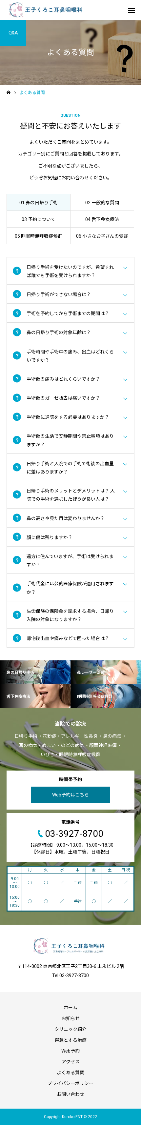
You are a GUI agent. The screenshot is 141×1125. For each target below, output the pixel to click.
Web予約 (70, 1051)
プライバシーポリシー (70, 1083)
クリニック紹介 (70, 1029)
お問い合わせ (70, 1094)
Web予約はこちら (70, 794)
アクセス (71, 1061)
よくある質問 (70, 1072)
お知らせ (70, 1018)
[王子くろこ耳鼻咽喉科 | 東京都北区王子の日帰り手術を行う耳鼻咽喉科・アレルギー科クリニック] (45, 10)
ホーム (70, 1007)
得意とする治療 (70, 1040)
